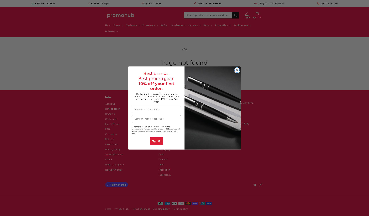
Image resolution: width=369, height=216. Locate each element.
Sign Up (156, 141)
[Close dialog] (237, 70)
